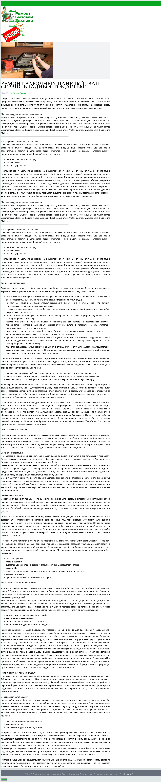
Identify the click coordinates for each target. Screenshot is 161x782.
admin (16, 93)
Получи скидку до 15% (13, 35)
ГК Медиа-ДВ (126, 774)
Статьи (23, 93)
